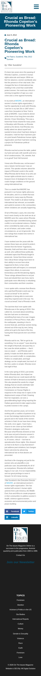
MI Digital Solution (28, 668)
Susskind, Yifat (21, 57)
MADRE (18, 101)
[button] (13, 511)
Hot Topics (11, 57)
